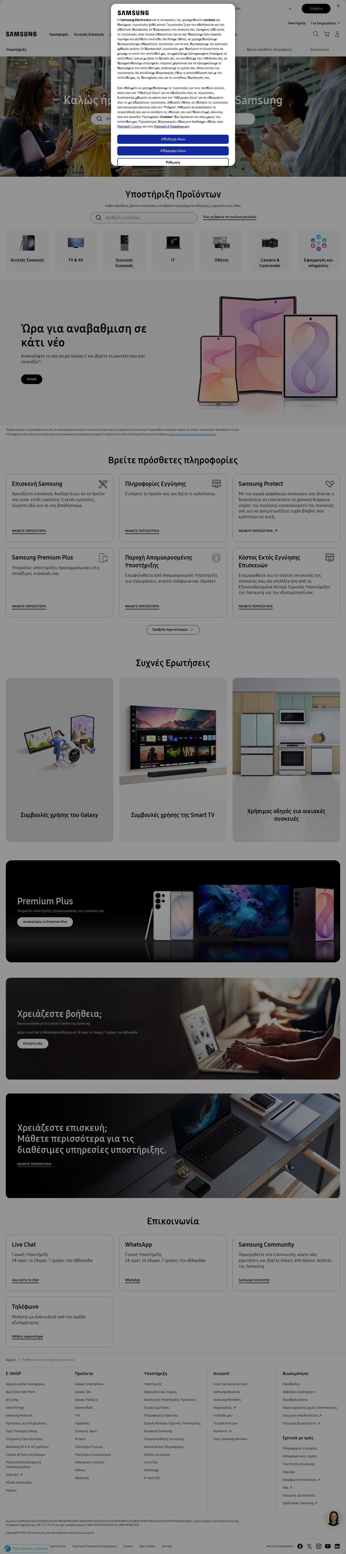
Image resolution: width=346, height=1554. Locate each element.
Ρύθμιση (173, 163)
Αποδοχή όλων (173, 139)
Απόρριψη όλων (173, 151)
